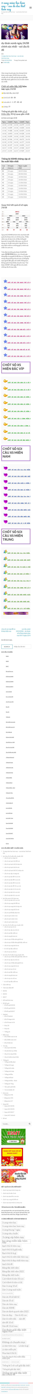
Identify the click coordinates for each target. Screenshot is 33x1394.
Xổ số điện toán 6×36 (10, 1036)
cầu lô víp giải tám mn (10, 975)
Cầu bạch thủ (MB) (10, 737)
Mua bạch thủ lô (9, 1353)
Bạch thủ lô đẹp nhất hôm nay (15, 1260)
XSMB (7, 656)
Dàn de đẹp (7, 1315)
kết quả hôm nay (9, 671)
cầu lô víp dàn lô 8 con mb (12, 900)
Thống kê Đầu (9, 777)
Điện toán (6, 1035)
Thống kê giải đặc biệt (11, 1369)
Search (7, 646)
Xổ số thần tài (9, 732)
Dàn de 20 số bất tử (10, 1297)
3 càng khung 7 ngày (11, 1230)
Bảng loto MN (8, 1098)
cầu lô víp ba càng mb (10, 858)
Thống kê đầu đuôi (10, 757)
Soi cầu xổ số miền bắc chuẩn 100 (13, 856)
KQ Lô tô (5, 1093)
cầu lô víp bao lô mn (10, 969)
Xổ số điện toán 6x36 (10, 722)
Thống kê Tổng (9, 792)
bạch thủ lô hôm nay (11, 1246)
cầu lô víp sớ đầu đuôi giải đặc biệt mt (15, 942)
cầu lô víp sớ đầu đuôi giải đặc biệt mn (15, 956)
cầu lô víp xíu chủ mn (10, 978)
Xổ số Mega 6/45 (9, 1019)
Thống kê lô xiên (9, 767)
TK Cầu (5, 1046)
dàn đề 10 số (7, 1322)
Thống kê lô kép (9, 772)
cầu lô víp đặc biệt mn (11, 972)
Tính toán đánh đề (8, 988)
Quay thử (6, 1104)
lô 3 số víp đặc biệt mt (11, 948)
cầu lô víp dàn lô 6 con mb (12, 895)
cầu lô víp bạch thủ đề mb (12, 861)
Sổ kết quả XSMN (9, 681)
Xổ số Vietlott (8, 1016)
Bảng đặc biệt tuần (10, 1275)
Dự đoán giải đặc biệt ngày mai (14, 1330)
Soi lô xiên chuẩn (15, 1361)
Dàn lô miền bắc (9, 1318)
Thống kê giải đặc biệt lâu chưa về (14, 1373)
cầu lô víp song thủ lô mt (11, 966)
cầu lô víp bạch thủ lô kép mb (13, 864)
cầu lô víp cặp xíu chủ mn (11, 960)
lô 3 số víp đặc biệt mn (11, 981)
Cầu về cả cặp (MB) (10, 747)
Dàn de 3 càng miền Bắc (7, 1293)
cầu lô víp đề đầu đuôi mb (12, 912)
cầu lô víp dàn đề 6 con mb (12, 880)
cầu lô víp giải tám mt (10, 936)
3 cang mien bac (9, 1222)
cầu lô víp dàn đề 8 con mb (12, 883)
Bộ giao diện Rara (14, 1389)
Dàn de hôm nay (9, 1304)
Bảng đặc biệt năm (10, 1267)
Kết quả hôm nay (8, 1000)
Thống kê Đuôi (9, 782)
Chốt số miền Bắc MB (11, 86)
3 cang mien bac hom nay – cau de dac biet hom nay (13, 6)
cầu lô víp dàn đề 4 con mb (12, 876)
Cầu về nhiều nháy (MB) (11, 752)
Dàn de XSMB (8, 1308)
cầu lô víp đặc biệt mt (10, 933)
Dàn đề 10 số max (10, 1326)
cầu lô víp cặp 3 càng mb (11, 873)
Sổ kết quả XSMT (9, 686)
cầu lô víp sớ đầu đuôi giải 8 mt (13, 939)
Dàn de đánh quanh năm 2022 (15, 1311)
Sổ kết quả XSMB (9, 676)
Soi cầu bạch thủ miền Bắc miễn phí (13, 1357)
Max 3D (7, 706)
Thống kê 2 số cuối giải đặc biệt (16, 1365)
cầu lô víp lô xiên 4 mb (11, 922)
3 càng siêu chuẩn (10, 1233)
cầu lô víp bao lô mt (10, 927)
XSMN (7, 661)
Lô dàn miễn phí (9, 1349)
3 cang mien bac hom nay (13, 1226)
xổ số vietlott (9, 691)
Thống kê (8, 717)
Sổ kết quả (6, 1003)
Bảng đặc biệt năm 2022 (13, 1271)
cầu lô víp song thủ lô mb (11, 909)
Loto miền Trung (9, 818)
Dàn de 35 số (7, 1300)
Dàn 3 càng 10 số (9, 1286)
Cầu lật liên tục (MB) (10, 742)
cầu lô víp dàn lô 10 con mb (12, 889)
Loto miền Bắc (9, 808)
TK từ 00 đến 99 (9, 803)
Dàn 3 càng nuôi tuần (11, 1289)
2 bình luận (6, 62)
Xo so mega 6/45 (9, 696)
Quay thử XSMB (9, 823)
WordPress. (4, 1391)
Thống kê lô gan (9, 762)
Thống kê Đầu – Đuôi (10, 787)
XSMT (7, 666)
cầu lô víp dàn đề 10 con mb (12, 886)
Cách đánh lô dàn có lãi (12, 1282)
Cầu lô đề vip (7, 984)
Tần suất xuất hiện (10, 798)
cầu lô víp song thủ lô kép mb (13, 906)
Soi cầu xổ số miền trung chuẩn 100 (13, 955)
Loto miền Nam (9, 813)
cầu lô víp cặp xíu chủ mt (11, 930)
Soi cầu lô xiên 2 (5, 1361)
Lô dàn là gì (24, 1346)
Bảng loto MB (8, 1095)
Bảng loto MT (8, 1101)
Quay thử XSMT (9, 833)
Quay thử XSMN (9, 828)
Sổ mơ (7, 843)
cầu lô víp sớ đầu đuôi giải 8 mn (13, 963)
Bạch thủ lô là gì (9, 1253)
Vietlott (5, 1014)
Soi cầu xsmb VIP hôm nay (11, 898)
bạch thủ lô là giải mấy (12, 1249)
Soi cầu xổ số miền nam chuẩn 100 (13, 925)
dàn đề (22, 1318)
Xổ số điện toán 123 (10, 727)
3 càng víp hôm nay (13, 1237)
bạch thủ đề (7, 1264)
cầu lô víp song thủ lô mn (11, 945)
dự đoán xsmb (6, 1338)
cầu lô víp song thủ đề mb (12, 903)
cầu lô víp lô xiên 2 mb (11, 916)
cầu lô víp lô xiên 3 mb (11, 919)
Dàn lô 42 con (21, 1315)
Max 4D (7, 712)
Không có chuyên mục (13, 1342)
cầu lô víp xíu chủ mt (10, 952)
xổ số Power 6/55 (9, 701)
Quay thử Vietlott (10, 838)
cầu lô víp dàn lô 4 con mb (12, 892)
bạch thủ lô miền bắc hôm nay (15, 1257)
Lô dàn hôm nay (9, 1346)
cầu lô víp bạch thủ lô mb (11, 867)
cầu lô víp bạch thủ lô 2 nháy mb (13, 870)
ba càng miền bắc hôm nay (14, 1241)
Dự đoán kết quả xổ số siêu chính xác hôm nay (12, 1334)
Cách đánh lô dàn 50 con (13, 1278)
